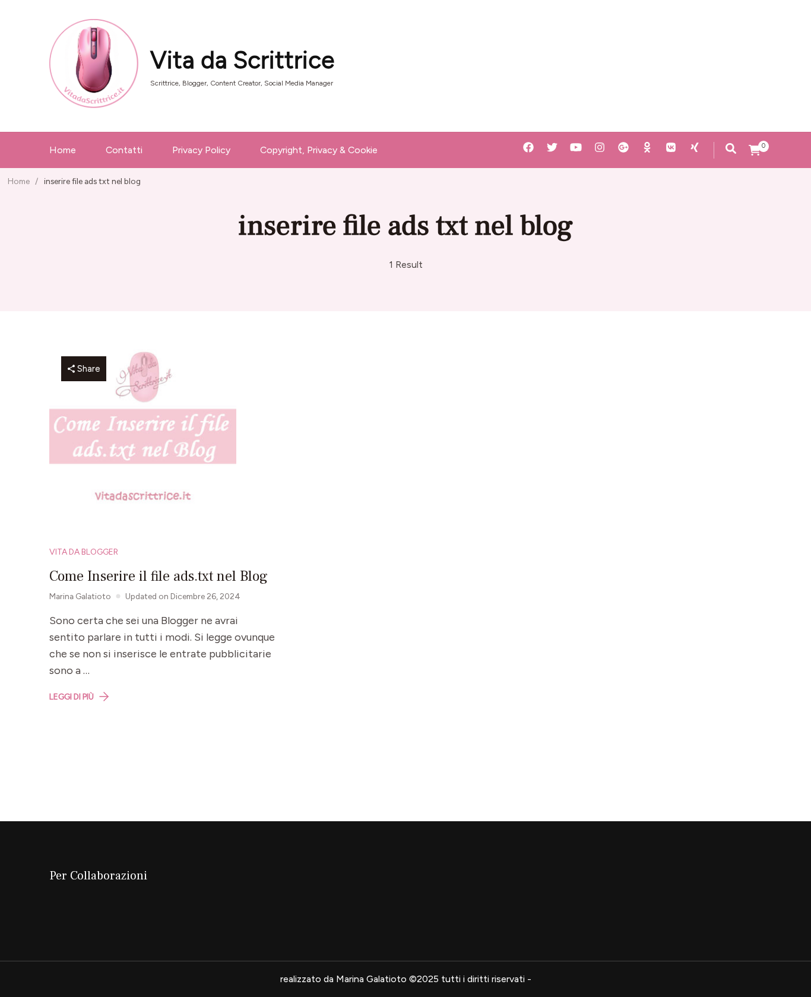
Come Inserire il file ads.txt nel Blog (158, 576)
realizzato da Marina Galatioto (343, 979)
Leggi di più (71, 696)
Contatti (124, 150)
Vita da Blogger (83, 551)
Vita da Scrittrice (242, 60)
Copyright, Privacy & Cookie (319, 150)
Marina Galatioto (80, 596)
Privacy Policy (201, 150)
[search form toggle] (731, 148)
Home (62, 150)
